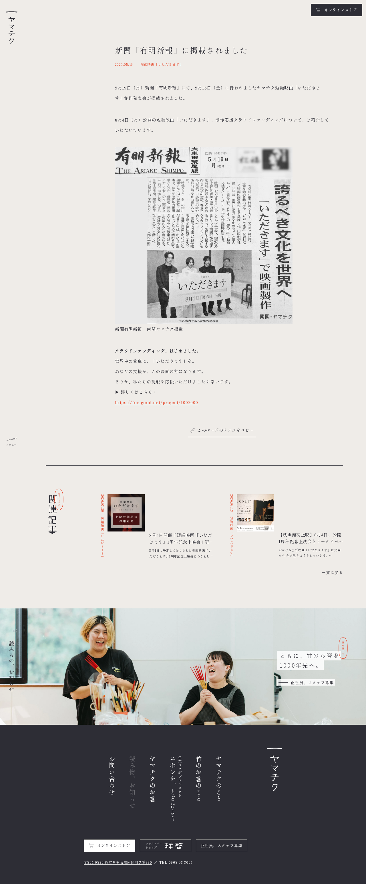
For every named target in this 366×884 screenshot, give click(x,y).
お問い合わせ (112, 776)
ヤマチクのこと (219, 779)
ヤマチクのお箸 (153, 779)
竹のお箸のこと (199, 779)
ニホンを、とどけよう (176, 789)
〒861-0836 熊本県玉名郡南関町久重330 (118, 862)
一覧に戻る (332, 572)
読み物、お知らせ (132, 782)
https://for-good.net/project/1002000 (156, 402)
